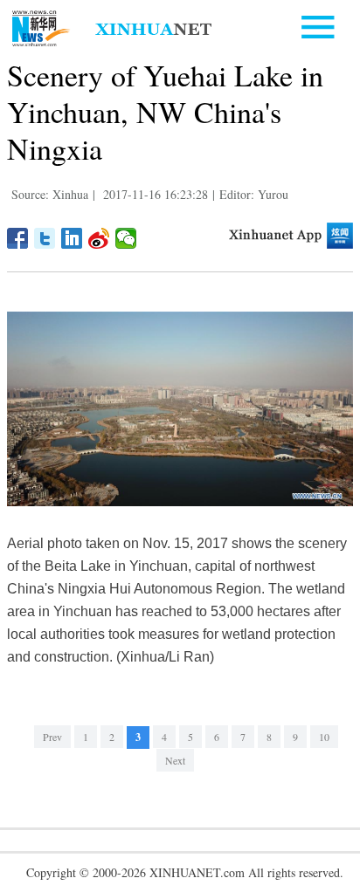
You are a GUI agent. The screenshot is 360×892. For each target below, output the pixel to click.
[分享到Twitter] (45, 238)
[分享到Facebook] (18, 238)
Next (175, 760)
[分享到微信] (126, 238)
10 (324, 737)
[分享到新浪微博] (99, 238)
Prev (52, 737)
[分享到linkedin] (72, 238)
